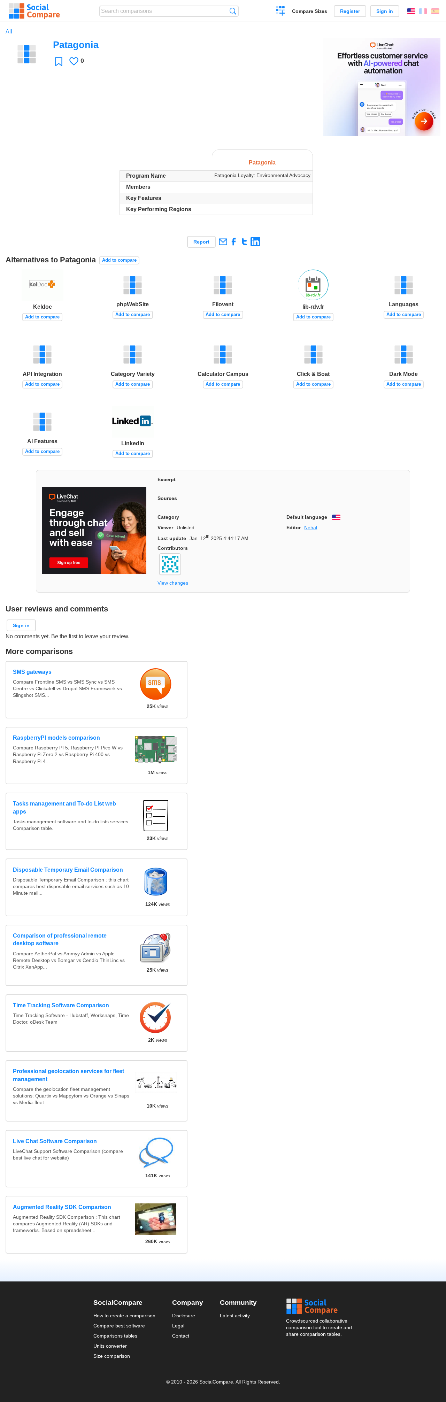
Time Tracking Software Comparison (61, 1005)
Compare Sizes (309, 11)
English (411, 11)
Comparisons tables (115, 1336)
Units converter (110, 1346)
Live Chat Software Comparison (55, 1141)
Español (435, 11)
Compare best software (119, 1325)
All (9, 31)
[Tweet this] (244, 241)
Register (350, 11)
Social (319, 1306)
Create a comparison (280, 12)
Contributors (172, 548)
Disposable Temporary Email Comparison (68, 870)
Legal (178, 1325)
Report (201, 242)
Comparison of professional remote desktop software (60, 939)
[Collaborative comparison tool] (34, 11)
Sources (167, 498)
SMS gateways (32, 672)
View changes (172, 583)
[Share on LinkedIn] (255, 241)
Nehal (310, 527)
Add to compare (119, 260)
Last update (171, 538)
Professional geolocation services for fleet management (68, 1075)
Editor (293, 527)
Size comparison (111, 1356)
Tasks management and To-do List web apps (64, 807)
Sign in (384, 11)
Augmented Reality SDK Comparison (62, 1207)
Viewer (165, 527)
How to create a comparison (124, 1315)
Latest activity (235, 1315)
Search (233, 11)
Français (423, 11)
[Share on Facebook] (233, 241)
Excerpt (166, 479)
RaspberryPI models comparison (56, 738)
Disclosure (183, 1315)
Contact (180, 1336)
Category (168, 517)
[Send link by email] (223, 241)
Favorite (58, 61)
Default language (306, 517)
